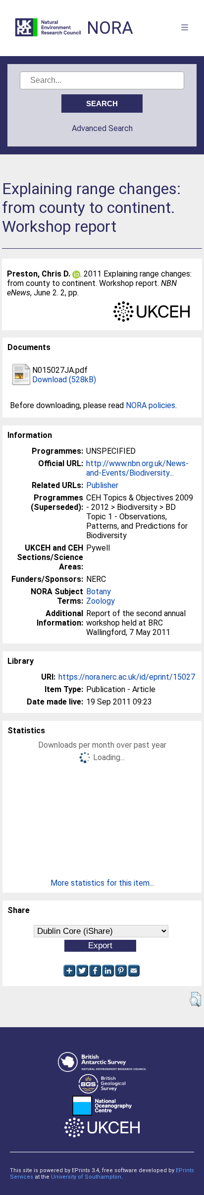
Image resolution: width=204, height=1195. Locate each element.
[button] (195, 999)
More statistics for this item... (102, 883)
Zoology (100, 601)
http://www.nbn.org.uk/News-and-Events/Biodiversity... (137, 468)
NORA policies (150, 405)
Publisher (102, 485)
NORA (110, 28)
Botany (98, 591)
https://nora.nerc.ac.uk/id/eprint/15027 (126, 677)
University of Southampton (86, 1177)
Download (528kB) (64, 379)
